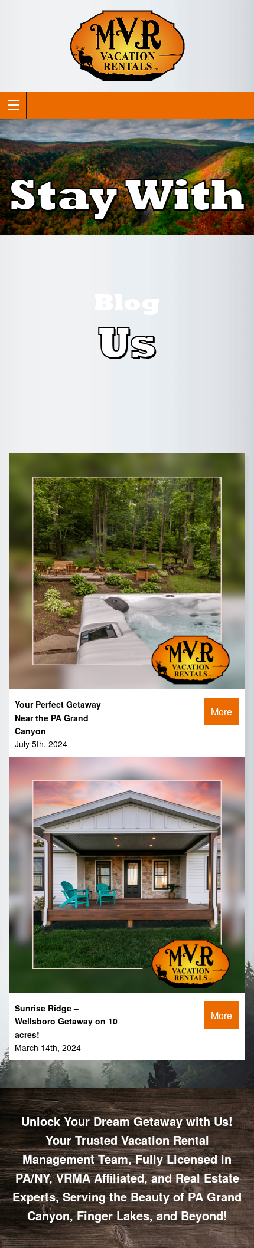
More (221, 711)
